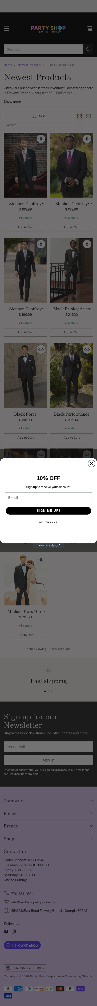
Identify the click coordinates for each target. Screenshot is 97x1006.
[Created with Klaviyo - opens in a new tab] (48, 545)
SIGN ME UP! (48, 510)
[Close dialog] (91, 463)
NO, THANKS (48, 522)
